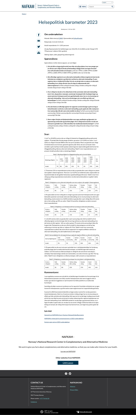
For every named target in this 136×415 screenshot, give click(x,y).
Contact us (34, 402)
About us (72, 386)
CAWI (60, 38)
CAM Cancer (68, 363)
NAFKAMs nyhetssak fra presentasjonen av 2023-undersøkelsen (64, 318)
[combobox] (101, 6)
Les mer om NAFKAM (68, 351)
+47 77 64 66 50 (44, 398)
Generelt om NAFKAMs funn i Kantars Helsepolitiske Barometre (64, 315)
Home (24, 14)
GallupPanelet (77, 38)
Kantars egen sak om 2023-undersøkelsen (57, 322)
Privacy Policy (74, 390)
